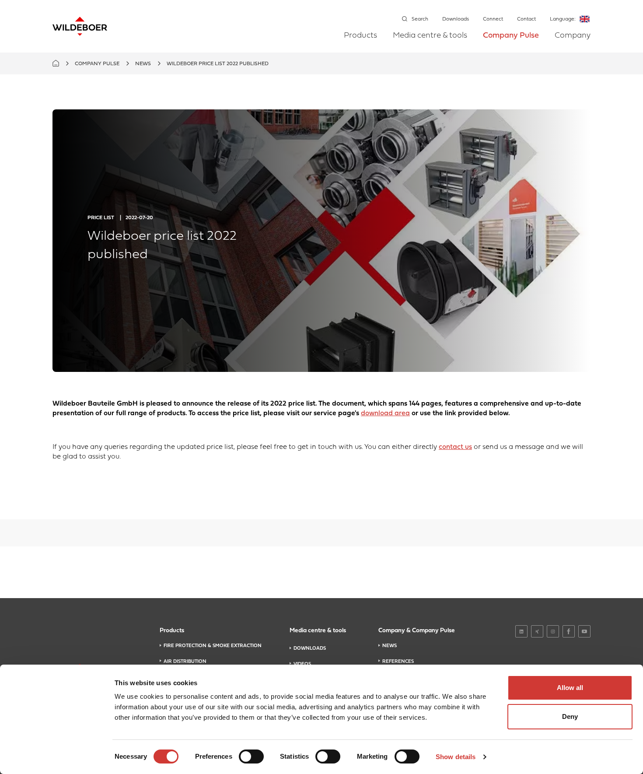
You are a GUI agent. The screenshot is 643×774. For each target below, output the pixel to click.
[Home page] (79, 26)
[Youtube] (584, 631)
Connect (493, 19)
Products (360, 35)
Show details (455, 756)
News (143, 64)
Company (573, 35)
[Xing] (537, 631)
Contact (526, 19)
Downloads (455, 19)
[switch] (251, 756)
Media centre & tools (430, 35)
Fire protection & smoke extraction (213, 646)
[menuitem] (360, 42)
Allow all (570, 687)
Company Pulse (511, 35)
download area (385, 413)
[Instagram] (553, 631)
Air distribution (185, 661)
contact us (455, 447)
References (398, 661)
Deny (570, 716)
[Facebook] (569, 631)
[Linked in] (521, 631)
